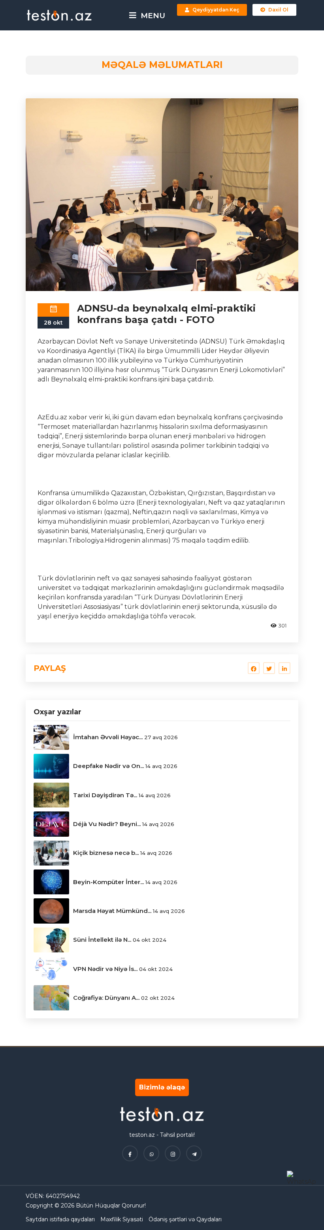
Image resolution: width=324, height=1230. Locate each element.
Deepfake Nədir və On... (108, 766)
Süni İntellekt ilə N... (102, 939)
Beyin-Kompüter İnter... (108, 882)
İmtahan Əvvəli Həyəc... (108, 737)
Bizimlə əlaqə (162, 1087)
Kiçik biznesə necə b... (106, 852)
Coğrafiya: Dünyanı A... (106, 997)
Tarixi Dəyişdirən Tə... (105, 795)
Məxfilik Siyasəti (121, 1219)
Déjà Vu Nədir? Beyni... (107, 824)
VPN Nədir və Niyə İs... (105, 969)
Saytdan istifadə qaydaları (60, 1219)
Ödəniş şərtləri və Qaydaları (185, 1219)
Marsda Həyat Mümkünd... (112, 911)
